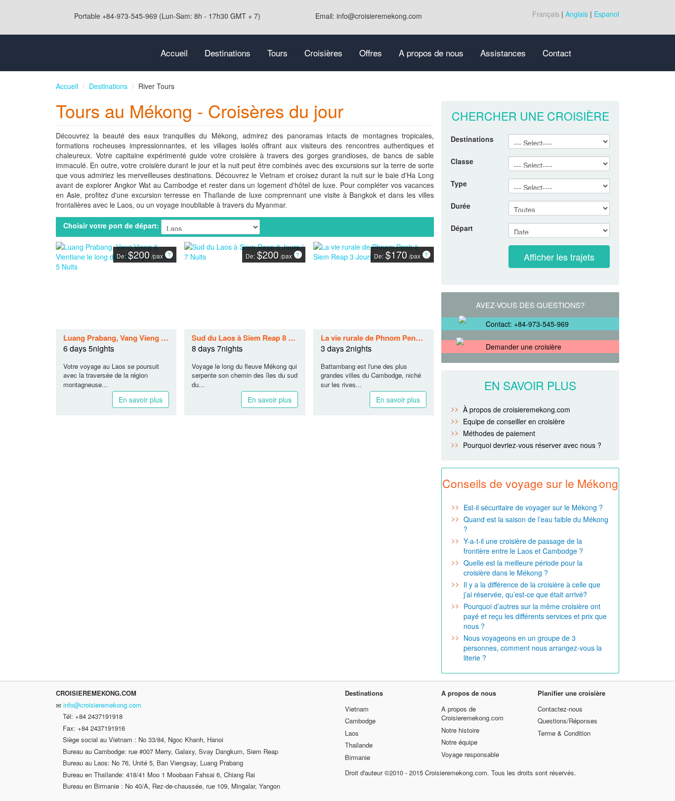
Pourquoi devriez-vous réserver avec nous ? (532, 445)
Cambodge (360, 720)
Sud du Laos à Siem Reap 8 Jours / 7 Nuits (244, 338)
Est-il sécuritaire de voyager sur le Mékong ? (533, 507)
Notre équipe (459, 742)
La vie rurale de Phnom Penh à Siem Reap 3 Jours (373, 338)
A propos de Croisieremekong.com (472, 713)
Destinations (108, 86)
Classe (462, 161)
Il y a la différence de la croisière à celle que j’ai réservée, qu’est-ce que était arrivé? (532, 589)
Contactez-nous (560, 708)
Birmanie (357, 757)
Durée (460, 206)
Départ (462, 228)
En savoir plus (141, 399)
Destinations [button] (228, 52)
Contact (557, 52)
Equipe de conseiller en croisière (514, 421)
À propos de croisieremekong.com (516, 409)
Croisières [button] (323, 52)
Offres (370, 52)
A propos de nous (431, 52)
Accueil (174, 52)
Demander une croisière (523, 347)
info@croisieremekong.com (102, 705)
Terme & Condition (564, 733)
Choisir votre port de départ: (111, 225)
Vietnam (357, 708)
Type (459, 183)
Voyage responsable (470, 754)
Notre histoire (460, 730)
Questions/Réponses (567, 720)
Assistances (503, 52)
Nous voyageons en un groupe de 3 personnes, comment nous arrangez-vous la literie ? (533, 648)
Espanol (606, 14)
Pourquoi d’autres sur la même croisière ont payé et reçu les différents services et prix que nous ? (535, 616)
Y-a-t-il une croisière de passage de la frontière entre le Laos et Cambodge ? (523, 546)
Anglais (576, 14)
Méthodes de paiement (499, 433)
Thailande (359, 745)
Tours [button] (277, 52)
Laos (352, 733)
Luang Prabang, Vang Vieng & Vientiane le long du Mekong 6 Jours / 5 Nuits (116, 338)
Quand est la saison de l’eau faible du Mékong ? (536, 524)
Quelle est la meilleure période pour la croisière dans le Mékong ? (523, 568)
